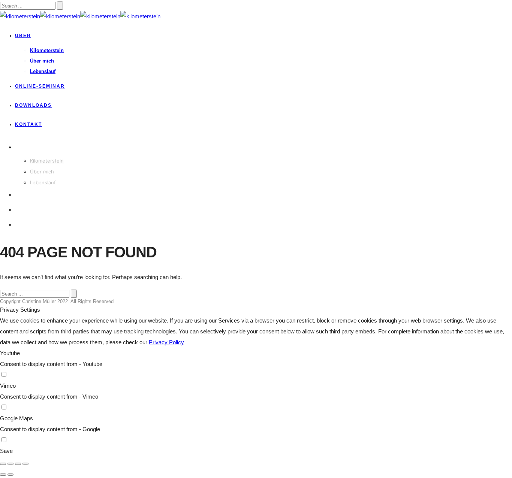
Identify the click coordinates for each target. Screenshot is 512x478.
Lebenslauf (42, 71)
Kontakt (28, 124)
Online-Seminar (40, 86)
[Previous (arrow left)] (3, 475)
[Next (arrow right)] (10, 475)
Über (23, 35)
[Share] (10, 464)
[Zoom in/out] (25, 464)
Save (6, 451)
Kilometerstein (47, 50)
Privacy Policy (166, 342)
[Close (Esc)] (3, 464)
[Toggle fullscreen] (18, 464)
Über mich (42, 61)
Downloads (33, 105)
